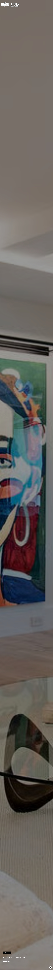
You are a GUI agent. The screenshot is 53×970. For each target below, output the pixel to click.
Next (48, 485)
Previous (4, 485)
